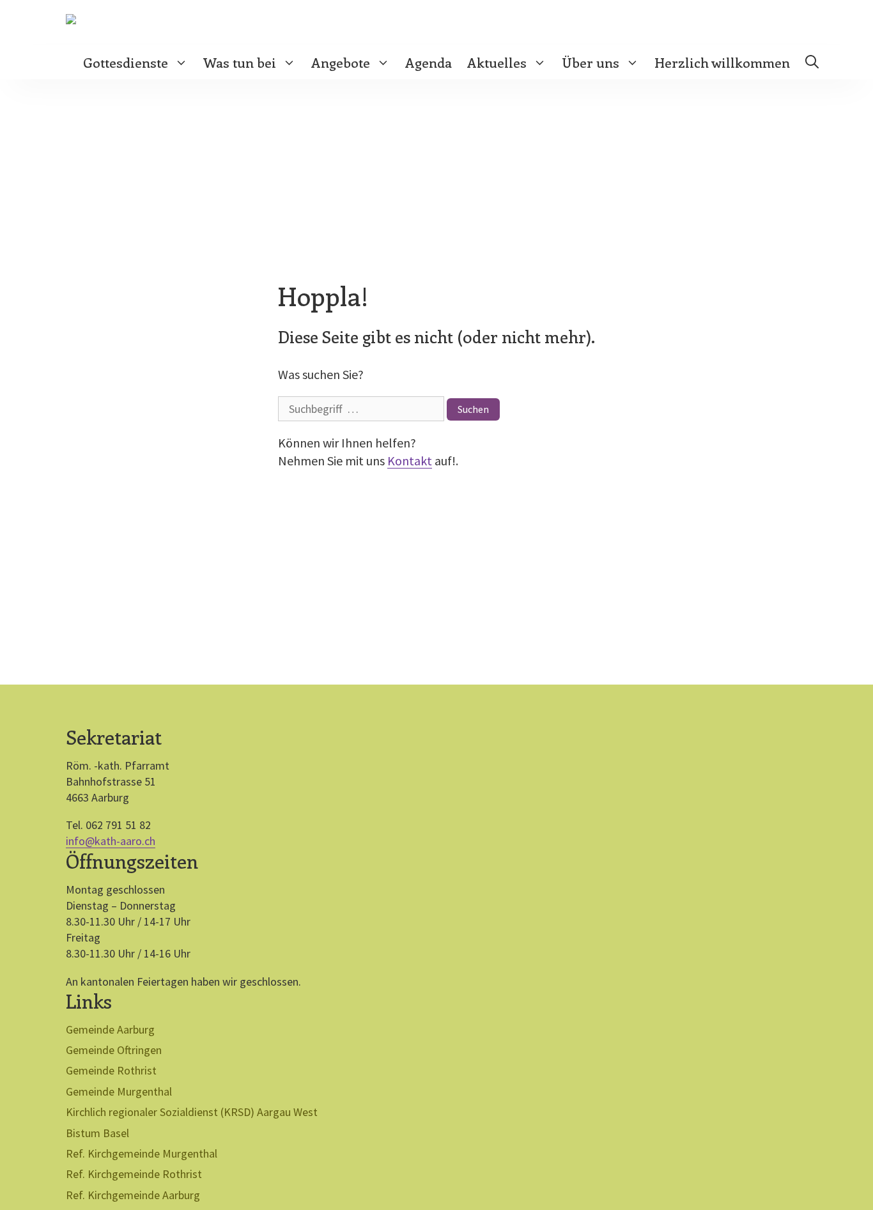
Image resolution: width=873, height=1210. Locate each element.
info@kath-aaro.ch (110, 841)
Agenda (428, 62)
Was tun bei (239, 62)
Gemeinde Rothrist (111, 1070)
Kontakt (409, 461)
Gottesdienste (125, 62)
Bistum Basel (97, 1133)
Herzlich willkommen (722, 62)
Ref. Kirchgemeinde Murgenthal (141, 1153)
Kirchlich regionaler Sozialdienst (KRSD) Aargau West (192, 1112)
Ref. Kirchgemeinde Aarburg (133, 1195)
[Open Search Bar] (812, 62)
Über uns (590, 62)
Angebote (340, 62)
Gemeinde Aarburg (110, 1029)
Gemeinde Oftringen (114, 1050)
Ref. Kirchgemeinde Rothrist (134, 1174)
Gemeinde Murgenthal (119, 1091)
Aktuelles (497, 62)
